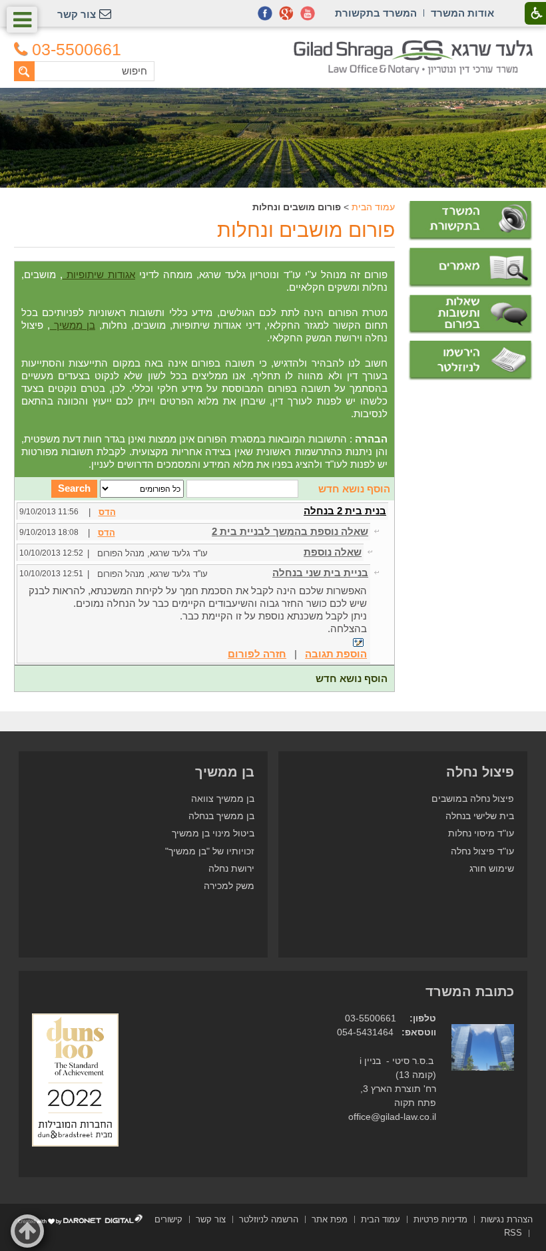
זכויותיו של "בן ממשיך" (209, 851)
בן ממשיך (72, 325)
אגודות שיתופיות (99, 274)
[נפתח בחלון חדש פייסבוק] (265, 13)
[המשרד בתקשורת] (470, 221)
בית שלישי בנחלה (479, 816)
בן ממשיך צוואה (222, 799)
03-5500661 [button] (76, 49)
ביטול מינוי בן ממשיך (213, 833)
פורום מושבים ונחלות (306, 230)
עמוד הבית (373, 207)
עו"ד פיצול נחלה (482, 851)
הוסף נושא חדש (354, 488)
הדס (107, 512)
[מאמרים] (470, 268)
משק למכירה (229, 886)
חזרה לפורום (257, 653)
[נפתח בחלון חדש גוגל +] (286, 13)
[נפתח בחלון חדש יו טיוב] (307, 13)
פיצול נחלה (480, 772)
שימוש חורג (491, 869)
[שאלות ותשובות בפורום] (470, 315)
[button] (22, 20)
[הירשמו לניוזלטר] (470, 361)
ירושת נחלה (231, 869)
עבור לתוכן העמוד (273, 46)
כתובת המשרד (469, 991)
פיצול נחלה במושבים (472, 799)
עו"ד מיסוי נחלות (481, 833)
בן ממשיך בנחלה (221, 816)
